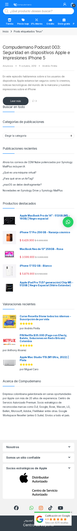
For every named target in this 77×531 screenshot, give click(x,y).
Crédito (50, 23)
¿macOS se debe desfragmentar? (22, 184)
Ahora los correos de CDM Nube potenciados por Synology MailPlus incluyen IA (37, 164)
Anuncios (8, 65)
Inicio (6, 31)
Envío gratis (64, 23)
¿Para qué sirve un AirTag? (18, 178)
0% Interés (36, 23)
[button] (68, 222)
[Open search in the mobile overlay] (38, 11)
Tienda (9, 23)
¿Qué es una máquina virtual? (19, 172)
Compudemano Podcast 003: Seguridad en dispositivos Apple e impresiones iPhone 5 (36, 52)
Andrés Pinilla (49, 65)
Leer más (15, 100)
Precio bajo (23, 23)
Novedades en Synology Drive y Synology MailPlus (32, 190)
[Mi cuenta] (65, 4)
